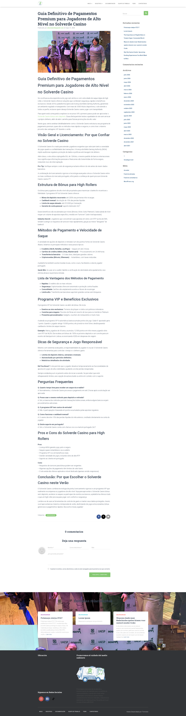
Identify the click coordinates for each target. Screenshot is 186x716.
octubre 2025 (128, 108)
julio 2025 (127, 119)
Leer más (49, 634)
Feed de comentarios (130, 177)
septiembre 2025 (129, 112)
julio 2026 (127, 75)
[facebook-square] (48, 699)
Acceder (126, 170)
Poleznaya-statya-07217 (131, 27)
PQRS (134, 3)
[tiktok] (54, 698)
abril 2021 (127, 145)
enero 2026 (127, 97)
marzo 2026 (127, 89)
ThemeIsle (145, 712)
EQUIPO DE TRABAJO (124, 3)
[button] (91, 3)
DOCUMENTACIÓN (110, 3)
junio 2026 (127, 78)
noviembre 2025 (129, 104)
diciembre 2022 (129, 138)
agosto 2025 (128, 116)
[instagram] (42, 699)
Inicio (89, 3)
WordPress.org (129, 181)
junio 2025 (127, 123)
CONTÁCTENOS (142, 3)
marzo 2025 (127, 134)
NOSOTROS (98, 3)
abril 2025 (127, 131)
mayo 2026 (127, 82)
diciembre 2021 (129, 142)
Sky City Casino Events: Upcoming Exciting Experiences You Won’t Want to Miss (135, 55)
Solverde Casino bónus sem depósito (52, 116)
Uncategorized (51, 515)
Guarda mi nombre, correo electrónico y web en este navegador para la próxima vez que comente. (80, 569)
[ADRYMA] (40, 3)
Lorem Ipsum (128, 31)
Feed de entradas (129, 174)
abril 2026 (127, 86)
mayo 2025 (127, 127)
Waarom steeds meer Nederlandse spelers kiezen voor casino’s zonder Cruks (135, 45)
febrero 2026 (128, 93)
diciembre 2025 (129, 101)
